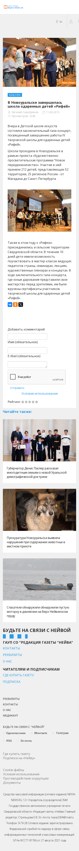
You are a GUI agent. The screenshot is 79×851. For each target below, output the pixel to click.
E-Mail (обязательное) (24, 356)
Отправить (17, 388)
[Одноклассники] (15, 304)
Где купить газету (16, 754)
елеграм (62, 733)
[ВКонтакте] (10, 304)
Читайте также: (17, 411)
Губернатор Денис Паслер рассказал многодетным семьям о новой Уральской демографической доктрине (36, 472)
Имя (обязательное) (23, 342)
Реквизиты (11, 699)
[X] (20, 304)
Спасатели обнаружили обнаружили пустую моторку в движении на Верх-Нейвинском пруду (38, 611)
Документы (12, 782)
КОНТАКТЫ (11, 648)
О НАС (7, 661)
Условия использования (39, 393)
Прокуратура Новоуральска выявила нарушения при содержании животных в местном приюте (36, 542)
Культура (15, 95)
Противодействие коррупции (26, 778)
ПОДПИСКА (11, 682)
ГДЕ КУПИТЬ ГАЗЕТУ (18, 675)
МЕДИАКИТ (10, 715)
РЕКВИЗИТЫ (12, 655)
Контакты (10, 704)
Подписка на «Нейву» (19, 758)
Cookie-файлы (13, 770)
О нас (7, 710)
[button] (71, 21)
